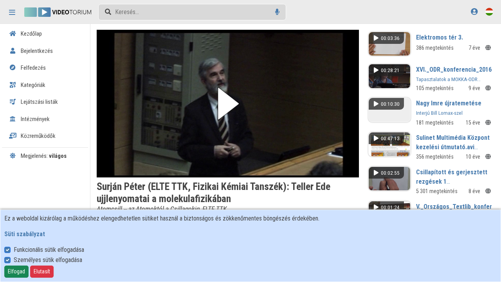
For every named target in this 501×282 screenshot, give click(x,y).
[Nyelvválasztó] (489, 11)
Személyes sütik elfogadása (48, 260)
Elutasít (42, 271)
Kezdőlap (31, 33)
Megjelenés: (43, 155)
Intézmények (35, 119)
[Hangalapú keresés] (277, 12)
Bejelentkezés (36, 50)
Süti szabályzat (24, 234)
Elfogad (16, 271)
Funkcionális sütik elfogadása (49, 249)
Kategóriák (32, 85)
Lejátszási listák (39, 101)
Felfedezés (33, 67)
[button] (228, 103)
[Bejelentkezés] (474, 11)
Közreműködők (38, 135)
